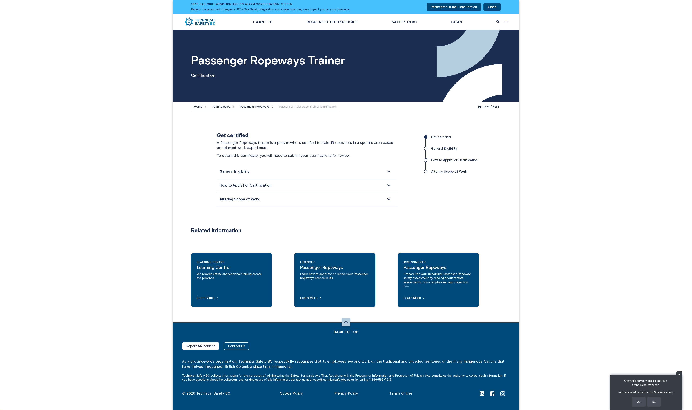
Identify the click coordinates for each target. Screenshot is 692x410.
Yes (639, 402)
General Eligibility (444, 148)
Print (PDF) (491, 107)
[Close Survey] (679, 374)
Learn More (205, 298)
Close (492, 7)
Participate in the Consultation (454, 7)
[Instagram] (505, 393)
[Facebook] (494, 393)
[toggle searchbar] (498, 22)
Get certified (441, 137)
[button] (197, 22)
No (654, 402)
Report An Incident (200, 346)
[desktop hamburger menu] (506, 22)
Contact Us (236, 346)
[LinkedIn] (484, 393)
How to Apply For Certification (454, 160)
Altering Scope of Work (449, 171)
